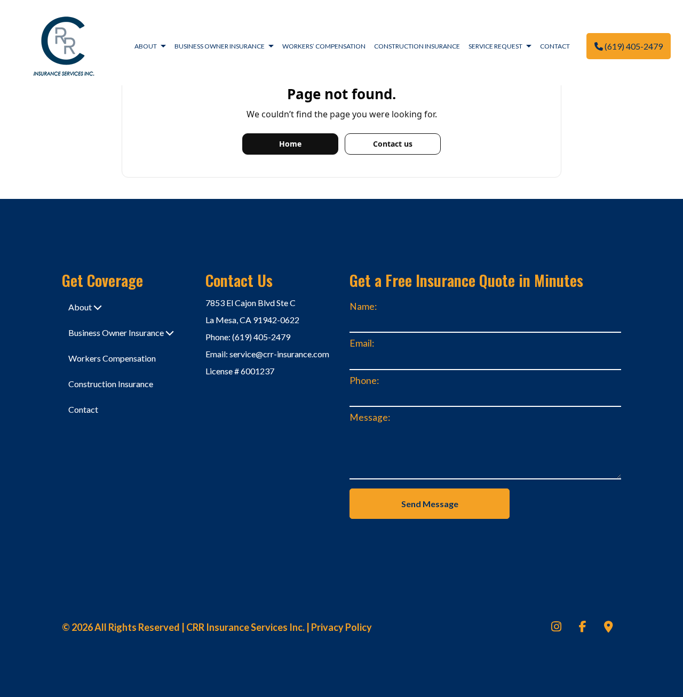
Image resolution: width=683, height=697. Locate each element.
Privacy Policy (341, 627)
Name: (363, 306)
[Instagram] (556, 627)
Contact (555, 46)
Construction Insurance (417, 46)
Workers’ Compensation (324, 46)
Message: (370, 417)
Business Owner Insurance (219, 46)
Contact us (392, 144)
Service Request (495, 46)
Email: (362, 343)
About (145, 46)
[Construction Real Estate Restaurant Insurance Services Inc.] (63, 45)
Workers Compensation (112, 358)
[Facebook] (582, 627)
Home (290, 144)
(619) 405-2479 (633, 46)
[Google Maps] (608, 627)
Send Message (429, 504)
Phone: (364, 380)
